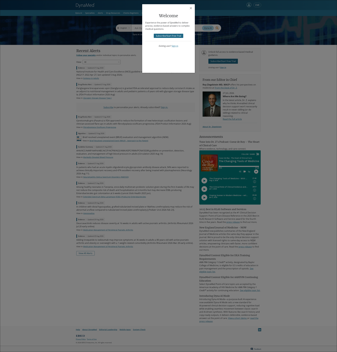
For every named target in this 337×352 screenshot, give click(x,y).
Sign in (175, 45)
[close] (191, 8)
